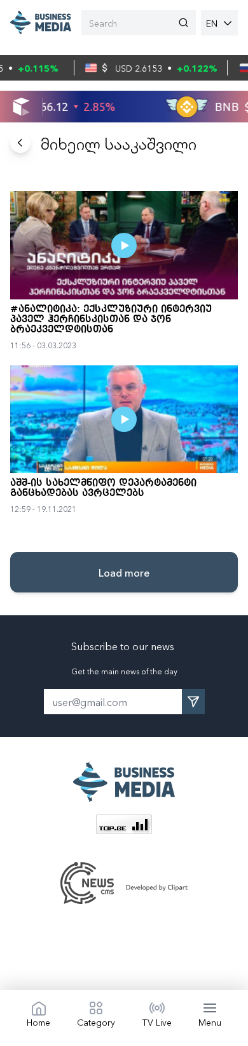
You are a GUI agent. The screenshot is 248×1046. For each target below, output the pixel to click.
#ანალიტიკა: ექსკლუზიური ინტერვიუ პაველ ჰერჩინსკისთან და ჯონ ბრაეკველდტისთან (111, 319)
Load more (124, 572)
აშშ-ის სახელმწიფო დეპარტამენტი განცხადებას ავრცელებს (103, 488)
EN (211, 22)
